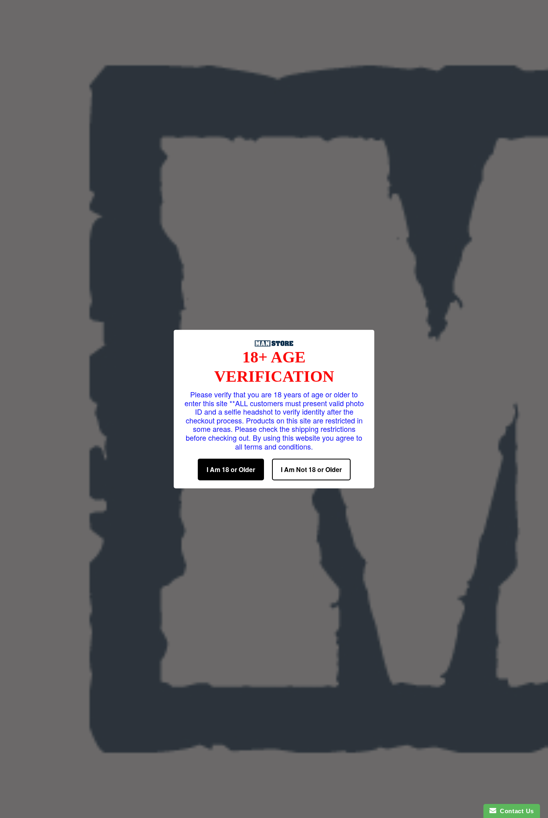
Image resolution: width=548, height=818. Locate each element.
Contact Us (515, 811)
